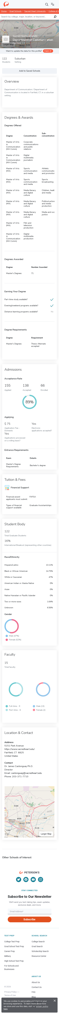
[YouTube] (33, 879)
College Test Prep (11, 941)
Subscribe (29, 919)
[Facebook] (25, 879)
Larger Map (46, 833)
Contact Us (37, 987)
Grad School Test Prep (14, 946)
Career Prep (9, 951)
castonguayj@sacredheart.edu (26, 773)
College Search (38, 941)
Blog (34, 997)
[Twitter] (18, 879)
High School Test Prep (14, 961)
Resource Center (39, 956)
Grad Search (37, 946)
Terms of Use (10, 995)
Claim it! (47, 51)
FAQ (33, 992)
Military (7, 956)
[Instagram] (40, 879)
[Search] (47, 4)
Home (4, 11)
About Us (36, 982)
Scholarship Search (40, 951)
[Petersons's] (6, 4)
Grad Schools (15, 11)
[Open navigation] (52, 4)
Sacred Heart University (35, 11)
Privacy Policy (10, 992)
